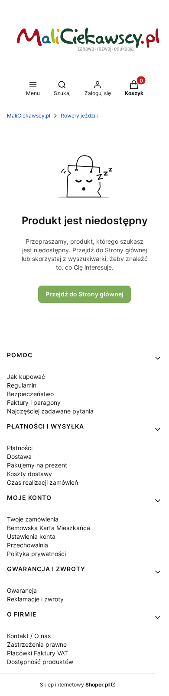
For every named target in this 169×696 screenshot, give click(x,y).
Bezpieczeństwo (30, 393)
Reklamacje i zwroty (35, 599)
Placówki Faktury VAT (37, 653)
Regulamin (21, 385)
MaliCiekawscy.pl (28, 115)
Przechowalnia (27, 545)
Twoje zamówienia (32, 519)
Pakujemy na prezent (37, 465)
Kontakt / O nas (29, 635)
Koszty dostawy (29, 473)
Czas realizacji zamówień (42, 482)
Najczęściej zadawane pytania (50, 411)
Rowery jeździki (80, 115)
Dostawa (19, 456)
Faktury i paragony (34, 402)
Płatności (19, 447)
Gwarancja (22, 590)
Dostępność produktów (40, 661)
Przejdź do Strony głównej (85, 294)
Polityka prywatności (36, 553)
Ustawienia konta (31, 536)
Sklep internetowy (75, 684)
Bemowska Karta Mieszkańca (48, 527)
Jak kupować (26, 376)
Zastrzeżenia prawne (37, 644)
